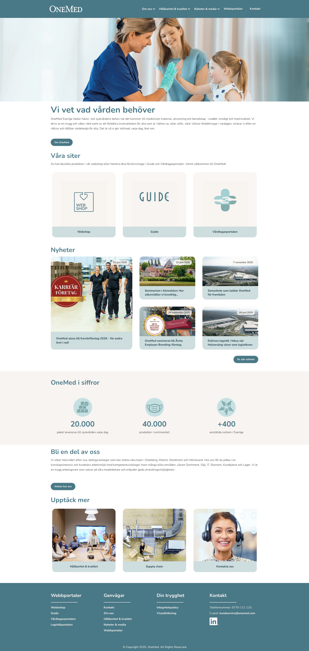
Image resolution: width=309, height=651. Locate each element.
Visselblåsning (166, 613)
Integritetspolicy (167, 607)
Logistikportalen (62, 625)
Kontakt (255, 9)
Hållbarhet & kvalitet (173, 9)
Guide (55, 613)
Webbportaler (233, 9)
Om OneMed (61, 142)
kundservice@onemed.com (237, 613)
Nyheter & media (205, 9)
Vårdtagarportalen (63, 619)
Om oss (147, 9)
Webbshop (58, 607)
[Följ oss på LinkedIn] (214, 621)
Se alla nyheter (246, 359)
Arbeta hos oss (63, 486)
